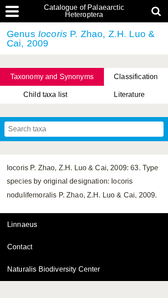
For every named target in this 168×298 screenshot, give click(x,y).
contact (19, 247)
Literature (129, 94)
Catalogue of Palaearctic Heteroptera (84, 11)
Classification (136, 76)
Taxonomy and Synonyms (52, 76)
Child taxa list (45, 94)
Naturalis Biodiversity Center (53, 269)
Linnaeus (22, 224)
